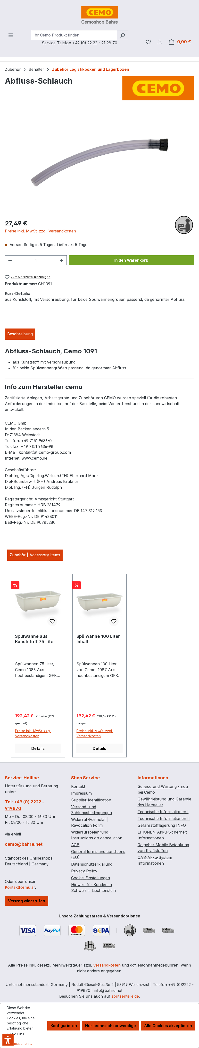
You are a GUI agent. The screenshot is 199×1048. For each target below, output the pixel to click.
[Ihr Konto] (160, 42)
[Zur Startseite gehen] (99, 15)
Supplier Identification (91, 800)
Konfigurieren (63, 1025)
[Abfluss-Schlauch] (99, 162)
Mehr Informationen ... (19, 1041)
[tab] (20, 334)
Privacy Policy (84, 871)
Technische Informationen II (164, 818)
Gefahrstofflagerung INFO (162, 825)
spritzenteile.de (125, 996)
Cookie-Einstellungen (90, 877)
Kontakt (78, 786)
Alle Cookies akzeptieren (168, 1025)
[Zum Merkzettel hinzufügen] (52, 621)
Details (38, 748)
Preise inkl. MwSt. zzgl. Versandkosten (40, 231)
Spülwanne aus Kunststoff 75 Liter (35, 639)
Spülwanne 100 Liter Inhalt (98, 639)
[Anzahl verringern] (10, 260)
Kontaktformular (20, 887)
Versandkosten (107, 965)
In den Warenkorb (131, 260)
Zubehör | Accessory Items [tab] (35, 554)
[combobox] (74, 35)
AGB (75, 844)
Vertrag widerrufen (26, 900)
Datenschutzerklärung (91, 864)
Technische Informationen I (163, 811)
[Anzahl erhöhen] (62, 260)
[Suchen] (122, 35)
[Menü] (11, 35)
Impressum (81, 793)
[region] (99, 162)
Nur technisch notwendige (110, 1025)
